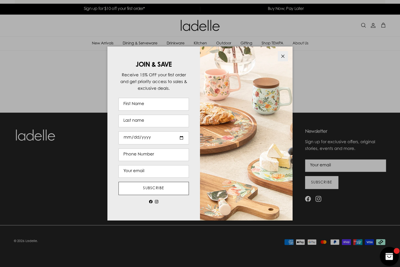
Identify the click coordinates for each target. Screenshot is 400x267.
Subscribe (153, 188)
